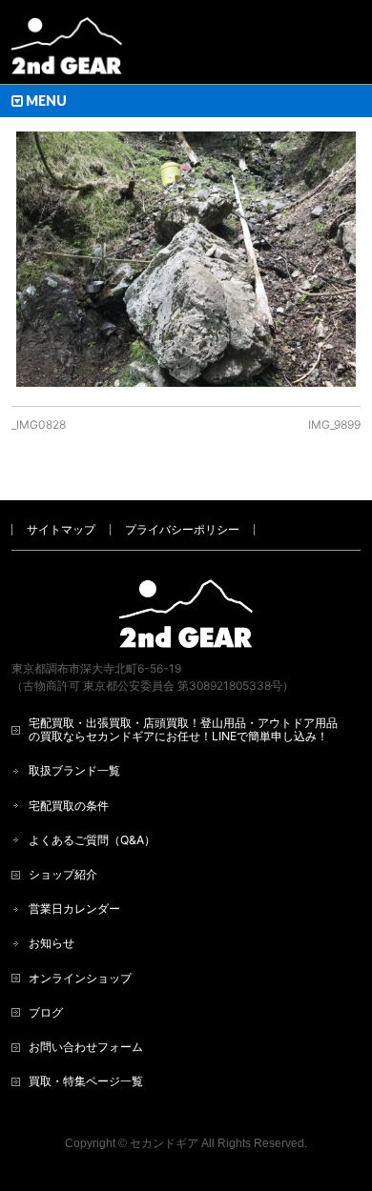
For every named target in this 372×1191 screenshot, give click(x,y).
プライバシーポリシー (182, 529)
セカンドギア (164, 1143)
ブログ (46, 1012)
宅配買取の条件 (69, 805)
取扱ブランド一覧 (74, 770)
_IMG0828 (38, 424)
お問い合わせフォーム (86, 1047)
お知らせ (51, 943)
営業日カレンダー (74, 908)
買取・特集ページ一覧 (86, 1081)
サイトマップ (61, 529)
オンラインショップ (80, 978)
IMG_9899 (334, 424)
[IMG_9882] (186, 258)
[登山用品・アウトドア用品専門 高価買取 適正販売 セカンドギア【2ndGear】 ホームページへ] (66, 53)
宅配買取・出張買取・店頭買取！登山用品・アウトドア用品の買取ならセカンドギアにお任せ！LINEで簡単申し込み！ (183, 729)
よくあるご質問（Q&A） (92, 840)
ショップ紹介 (63, 874)
